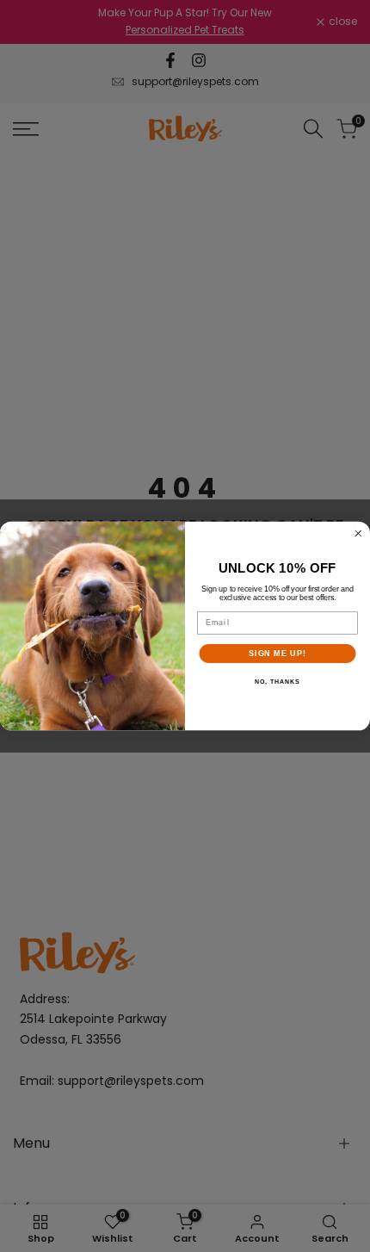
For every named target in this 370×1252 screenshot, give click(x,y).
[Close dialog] (358, 533)
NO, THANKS (277, 682)
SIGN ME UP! (277, 653)
